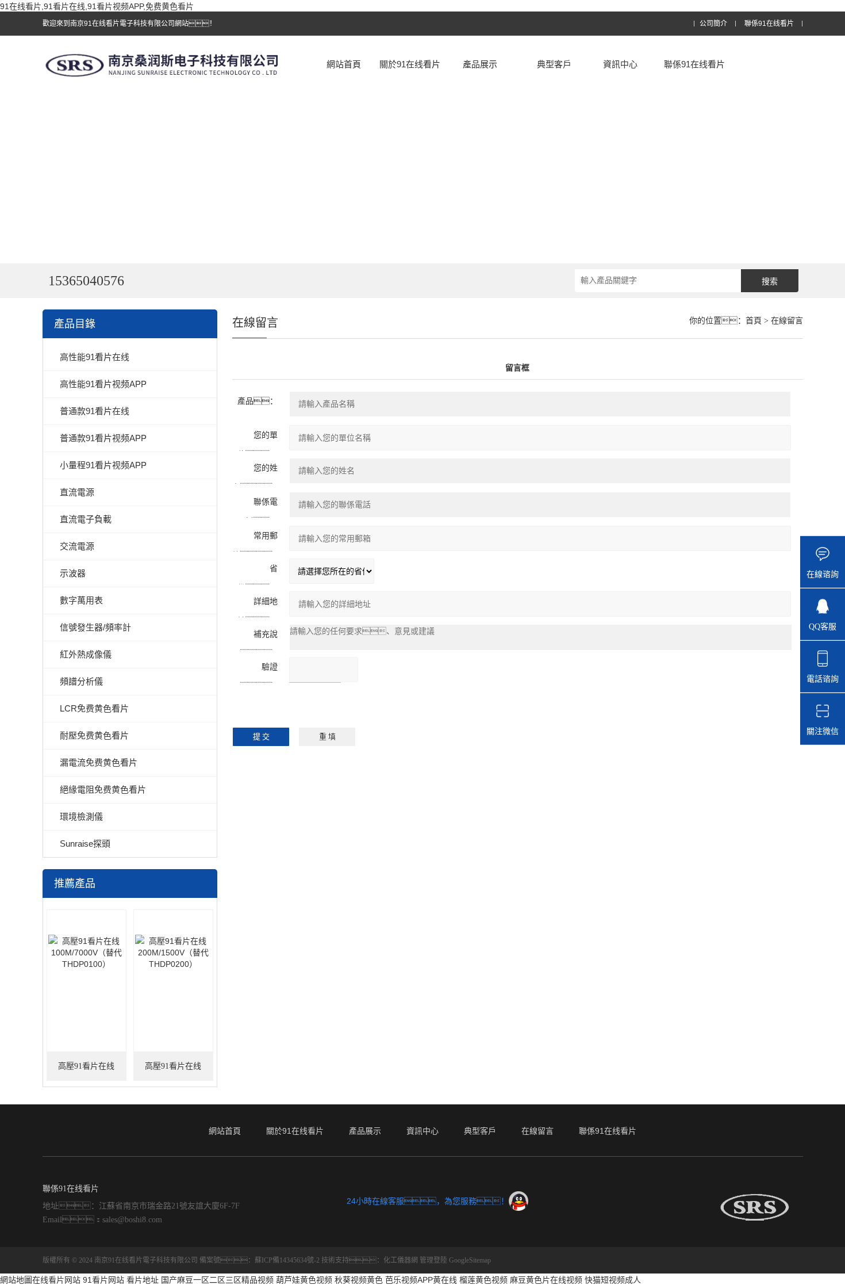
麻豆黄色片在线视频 (546, 1279)
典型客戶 (554, 64)
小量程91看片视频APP (103, 465)
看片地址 (142, 1279)
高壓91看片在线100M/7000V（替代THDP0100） (86, 1071)
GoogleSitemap (470, 1260)
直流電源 (77, 492)
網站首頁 (344, 64)
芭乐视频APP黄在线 (421, 1279)
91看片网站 (103, 1279)
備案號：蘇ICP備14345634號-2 (259, 1260)
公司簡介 (713, 24)
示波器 (73, 573)
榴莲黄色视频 (483, 1279)
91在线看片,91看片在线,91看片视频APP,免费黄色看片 (97, 6)
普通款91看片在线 (94, 411)
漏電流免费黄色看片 (98, 762)
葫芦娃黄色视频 (304, 1279)
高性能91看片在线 (94, 357)
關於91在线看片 (409, 64)
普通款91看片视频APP (103, 438)
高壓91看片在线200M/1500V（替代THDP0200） (173, 1071)
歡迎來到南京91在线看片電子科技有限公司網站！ (129, 24)
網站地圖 (16, 1279)
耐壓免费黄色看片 (94, 735)
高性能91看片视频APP (103, 384)
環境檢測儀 (81, 816)
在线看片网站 (56, 1279)
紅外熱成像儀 (86, 654)
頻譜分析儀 (81, 681)
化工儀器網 (400, 1260)
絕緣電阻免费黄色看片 (103, 789)
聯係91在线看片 (769, 24)
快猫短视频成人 (613, 1279)
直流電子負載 (86, 519)
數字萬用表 (81, 600)
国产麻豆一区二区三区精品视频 (217, 1279)
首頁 (754, 320)
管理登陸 (433, 1260)
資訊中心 (620, 64)
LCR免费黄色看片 (94, 708)
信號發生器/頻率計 (95, 627)
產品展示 (480, 64)
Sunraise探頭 (85, 843)
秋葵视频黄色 (359, 1279)
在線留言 (537, 1130)
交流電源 (77, 546)
